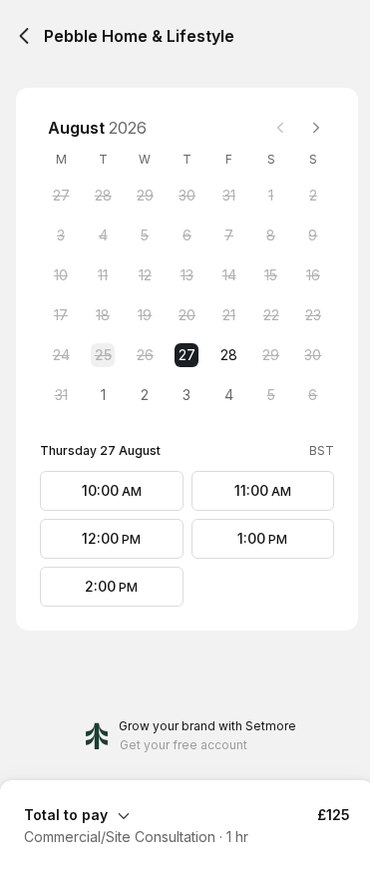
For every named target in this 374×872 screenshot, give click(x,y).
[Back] (24, 36)
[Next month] (316, 128)
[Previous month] (280, 128)
